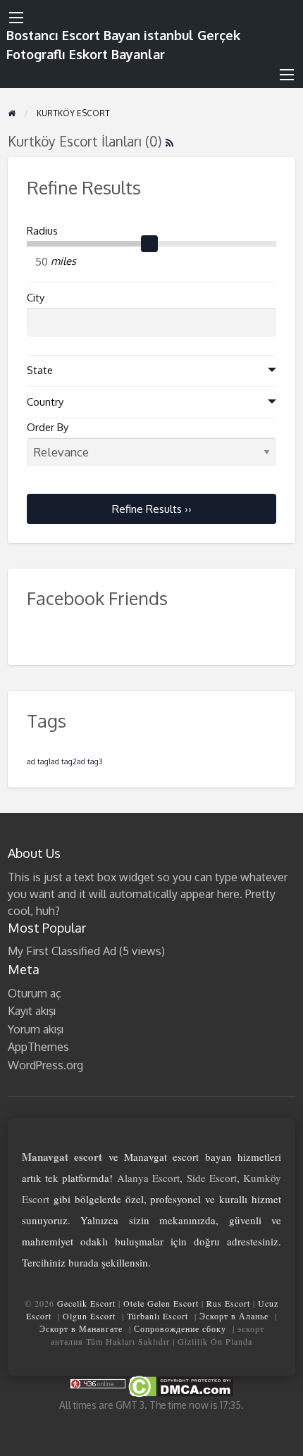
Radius (42, 230)
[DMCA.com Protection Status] (179, 1385)
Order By (47, 427)
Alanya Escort (148, 1178)
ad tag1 (39, 761)
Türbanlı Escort (157, 1315)
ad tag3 (89, 761)
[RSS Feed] (169, 141)
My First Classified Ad (62, 951)
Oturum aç (34, 993)
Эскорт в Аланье (233, 1315)
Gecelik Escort (86, 1303)
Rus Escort (228, 1303)
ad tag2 (64, 761)
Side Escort (212, 1178)
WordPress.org (45, 1065)
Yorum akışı (35, 1029)
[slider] (149, 243)
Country (45, 402)
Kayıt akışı (32, 1011)
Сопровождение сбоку (180, 1328)
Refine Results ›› (152, 509)
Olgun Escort (89, 1315)
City (35, 297)
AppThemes (38, 1047)
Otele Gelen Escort (161, 1303)
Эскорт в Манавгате (81, 1328)
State (40, 370)
